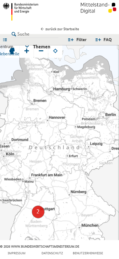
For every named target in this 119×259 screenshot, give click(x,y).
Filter (81, 39)
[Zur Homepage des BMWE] (30, 12)
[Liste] (6, 39)
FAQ (108, 39)
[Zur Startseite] (98, 12)
